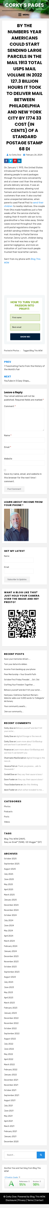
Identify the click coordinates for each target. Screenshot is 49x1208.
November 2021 (11, 1085)
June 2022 (9, 1049)
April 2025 (8, 889)
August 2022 (10, 1039)
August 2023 (10, 977)
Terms (30, 1200)
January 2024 (10, 951)
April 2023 (8, 998)
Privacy (22, 1200)
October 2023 (10, 967)
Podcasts (8, 811)
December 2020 (11, 1141)
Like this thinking (30, 785)
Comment (10, 406)
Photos (16, 351)
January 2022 (10, 1075)
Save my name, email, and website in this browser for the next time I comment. (23, 478)
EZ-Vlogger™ (34, 842)
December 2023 (11, 956)
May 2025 (8, 884)
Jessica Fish (9, 766)
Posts (6, 817)
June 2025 (9, 879)
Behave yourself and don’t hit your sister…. (22, 690)
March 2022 (9, 1064)
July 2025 (8, 874)
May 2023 (8, 992)
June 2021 (8, 1111)
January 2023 (10, 1013)
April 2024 (8, 936)
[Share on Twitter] (10, 161)
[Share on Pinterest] (15, 161)
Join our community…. (13, 711)
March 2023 (9, 1003)
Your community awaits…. (15, 706)
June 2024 (9, 925)
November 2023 (11, 961)
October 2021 (10, 1090)
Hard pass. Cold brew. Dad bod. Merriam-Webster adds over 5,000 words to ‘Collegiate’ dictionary (24, 698)
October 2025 (10, 859)
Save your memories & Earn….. (17, 659)
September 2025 (11, 864)
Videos (7, 822)
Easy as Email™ (14, 842)
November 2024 (11, 910)
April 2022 (8, 1059)
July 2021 (8, 1106)
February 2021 (10, 1131)
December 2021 (11, 1080)
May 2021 (8, 1116)
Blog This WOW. (38, 1196)
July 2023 (8, 982)
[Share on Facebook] (6, 161)
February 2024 (10, 946)
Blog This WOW (36, 351)
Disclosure (11, 1200)
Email (7, 447)
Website (8, 458)
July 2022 (8, 1044)
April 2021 (8, 1121)
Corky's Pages (24, 5)
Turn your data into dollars (15, 664)
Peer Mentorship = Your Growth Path (20, 674)
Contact (39, 1200)
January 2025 (10, 900)
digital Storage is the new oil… (29, 736)
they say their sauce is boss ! (29, 774)
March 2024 (9, 941)
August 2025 (10, 869)
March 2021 (9, 1126)
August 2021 (9, 1100)
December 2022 (11, 1018)
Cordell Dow (9, 774)
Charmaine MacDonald (14, 758)
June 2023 (9, 987)
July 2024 (8, 920)
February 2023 (10, 1008)
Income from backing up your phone (20, 669)
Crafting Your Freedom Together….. (19, 685)
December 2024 (11, 905)
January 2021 (10, 1136)
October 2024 (10, 915)
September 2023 (11, 972)
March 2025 (9, 895)
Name (7, 435)
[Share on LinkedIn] (19, 161)
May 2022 (8, 1054)
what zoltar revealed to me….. (31, 790)
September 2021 (11, 1095)
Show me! (25, 337)
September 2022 (11, 1033)
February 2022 (10, 1069)
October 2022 (10, 1028)
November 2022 (11, 1023)
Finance (7, 750)
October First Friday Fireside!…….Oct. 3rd (21, 680)
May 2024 (8, 930)
